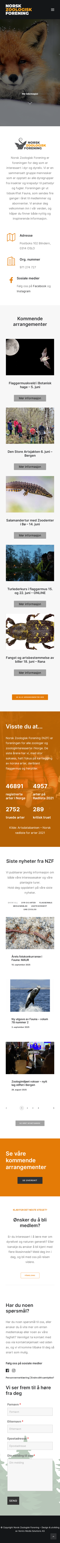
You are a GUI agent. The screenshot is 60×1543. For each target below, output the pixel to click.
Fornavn (14, 1404)
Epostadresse (18, 1438)
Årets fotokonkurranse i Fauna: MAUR (27, 958)
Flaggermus (45, 903)
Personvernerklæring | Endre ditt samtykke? (30, 1377)
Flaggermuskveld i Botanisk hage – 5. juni (30, 385)
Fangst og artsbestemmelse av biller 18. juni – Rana (30, 659)
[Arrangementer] (30, 1160)
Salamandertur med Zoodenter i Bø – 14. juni (30, 522)
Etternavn (15, 1421)
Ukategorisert (39, 906)
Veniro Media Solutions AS (31, 1531)
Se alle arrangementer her (30, 697)
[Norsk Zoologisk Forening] (19, 9)
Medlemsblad (20, 906)
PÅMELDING (30, 1275)
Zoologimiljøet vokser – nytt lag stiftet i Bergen (29, 1083)
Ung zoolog (30, 909)
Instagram (24, 291)
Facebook (39, 286)
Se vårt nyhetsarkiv (30, 1123)
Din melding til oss (21, 1455)
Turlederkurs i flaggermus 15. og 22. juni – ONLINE (30, 591)
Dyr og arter (28, 903)
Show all (13, 903)
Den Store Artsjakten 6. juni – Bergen (30, 453)
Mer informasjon (30, 398)
